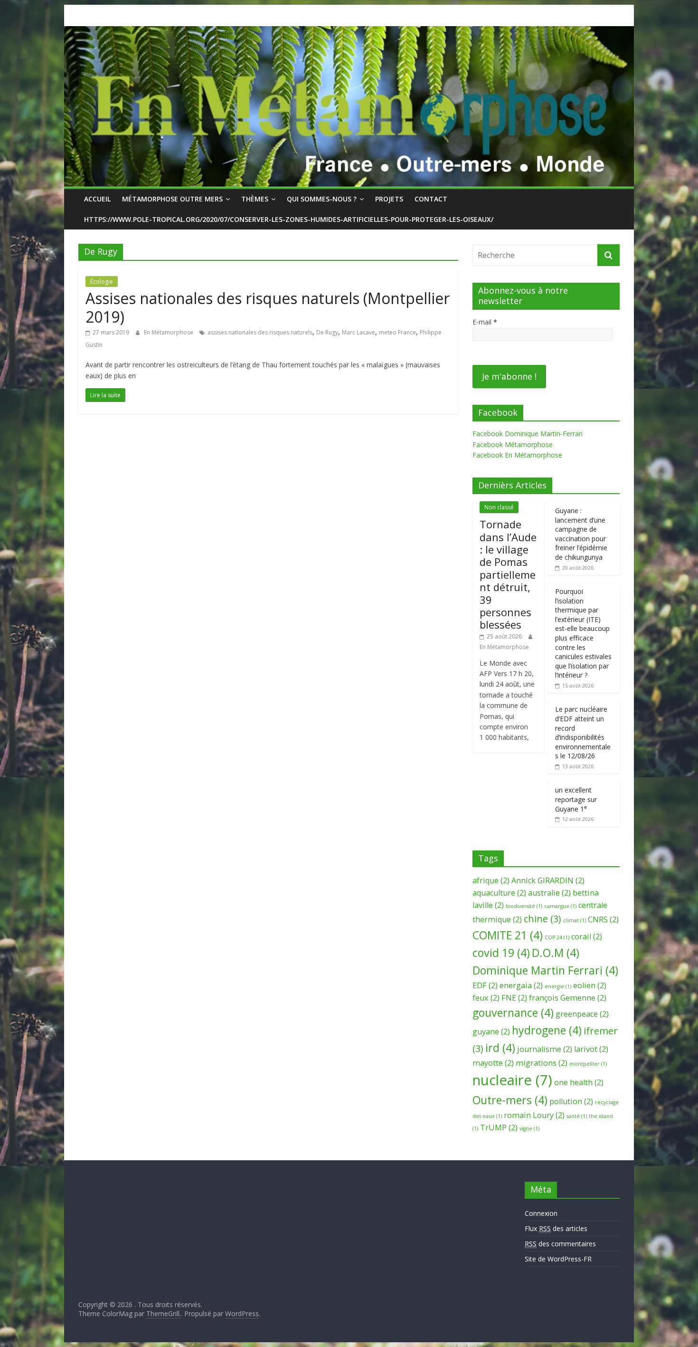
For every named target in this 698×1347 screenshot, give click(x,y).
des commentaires (560, 1243)
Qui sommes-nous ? (322, 198)
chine (542, 918)
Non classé (499, 507)
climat (574, 920)
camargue (560, 906)
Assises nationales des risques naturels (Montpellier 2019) (267, 307)
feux (486, 998)
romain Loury (534, 1115)
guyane (491, 1031)
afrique (490, 880)
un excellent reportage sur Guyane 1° (576, 799)
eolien (589, 985)
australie (549, 893)
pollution (571, 1101)
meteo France (397, 332)
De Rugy (327, 332)
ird (500, 1047)
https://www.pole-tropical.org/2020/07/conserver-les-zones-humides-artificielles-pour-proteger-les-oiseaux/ (288, 219)
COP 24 (557, 937)
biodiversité (524, 906)
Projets (389, 198)
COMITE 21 (507, 935)
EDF (485, 985)
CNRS (603, 919)
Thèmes (254, 198)
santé (576, 1116)
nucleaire (512, 1079)
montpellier (588, 1063)
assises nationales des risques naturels (260, 332)
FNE (514, 998)
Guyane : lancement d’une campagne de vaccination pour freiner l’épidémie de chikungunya (581, 534)
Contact (431, 198)
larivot (591, 1049)
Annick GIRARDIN (548, 880)
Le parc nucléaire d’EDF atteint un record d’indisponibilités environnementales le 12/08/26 (583, 732)
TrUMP (499, 1127)
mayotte (493, 1063)
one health (579, 1082)
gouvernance (513, 1012)
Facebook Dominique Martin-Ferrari (527, 433)
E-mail (484, 321)
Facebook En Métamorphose (517, 454)
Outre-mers (509, 1100)
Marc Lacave (358, 332)
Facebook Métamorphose (512, 444)
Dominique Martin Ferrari (545, 970)
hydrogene (547, 1030)
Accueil (97, 198)
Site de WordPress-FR (558, 1258)
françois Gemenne (567, 998)
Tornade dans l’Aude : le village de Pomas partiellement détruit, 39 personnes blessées (508, 574)
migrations (541, 1063)
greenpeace (582, 1014)
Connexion (541, 1213)
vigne (529, 1128)
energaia (521, 985)
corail (586, 936)
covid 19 (501, 952)
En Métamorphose (169, 332)
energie (558, 986)
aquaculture (499, 893)
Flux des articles (556, 1228)
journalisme (544, 1049)
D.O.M (555, 952)
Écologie (101, 281)
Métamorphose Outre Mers (172, 198)
